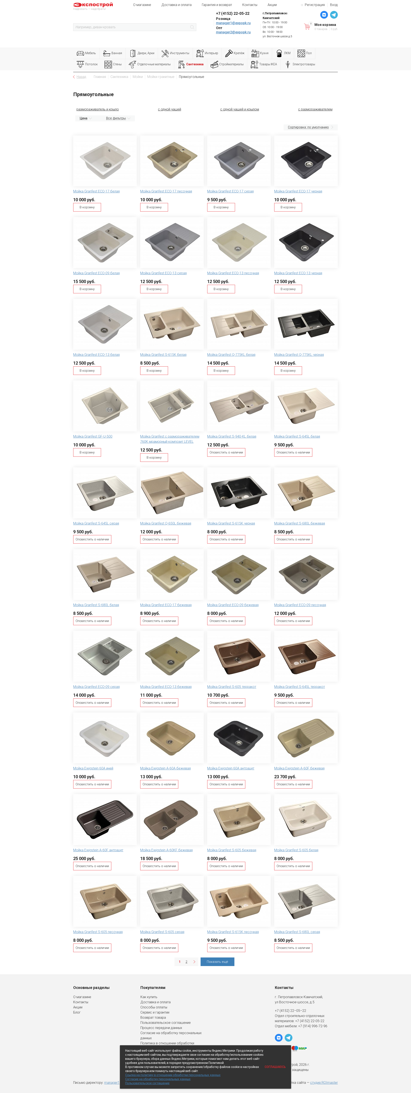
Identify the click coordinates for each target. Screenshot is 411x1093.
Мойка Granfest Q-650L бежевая (165, 523)
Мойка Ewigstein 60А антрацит (230, 768)
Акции (272, 5)
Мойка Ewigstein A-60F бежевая (299, 768)
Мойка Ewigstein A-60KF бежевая (166, 850)
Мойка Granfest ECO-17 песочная (166, 191)
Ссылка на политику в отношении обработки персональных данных (172, 1075)
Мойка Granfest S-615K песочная (233, 932)
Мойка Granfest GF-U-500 (92, 436)
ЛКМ (287, 53)
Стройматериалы (231, 64)
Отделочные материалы (154, 64)
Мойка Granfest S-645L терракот (299, 687)
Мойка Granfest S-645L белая (297, 436)
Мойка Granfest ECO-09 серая (96, 687)
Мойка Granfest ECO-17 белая (96, 191)
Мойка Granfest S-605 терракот (231, 687)
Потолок (91, 64)
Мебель (90, 53)
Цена (83, 118)
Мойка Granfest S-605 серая (162, 932)
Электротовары (304, 64)
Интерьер (211, 53)
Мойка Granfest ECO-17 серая (230, 191)
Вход (334, 5)
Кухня (264, 53)
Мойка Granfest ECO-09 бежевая (233, 605)
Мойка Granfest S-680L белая (96, 605)
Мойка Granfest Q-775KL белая (231, 355)
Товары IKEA (268, 64)
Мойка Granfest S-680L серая (297, 932)
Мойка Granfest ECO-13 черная (298, 273)
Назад (81, 77)
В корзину (87, 207)
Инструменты (179, 53)
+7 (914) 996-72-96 (312, 1026)
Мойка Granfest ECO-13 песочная (233, 273)
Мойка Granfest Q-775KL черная (299, 355)
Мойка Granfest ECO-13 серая (163, 273)
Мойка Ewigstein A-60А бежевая (165, 768)
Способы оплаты (153, 1007)
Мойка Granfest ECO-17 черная (298, 191)
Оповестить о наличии (226, 452)
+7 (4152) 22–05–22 (290, 1011)
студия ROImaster (324, 1083)
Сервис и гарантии (154, 1012)
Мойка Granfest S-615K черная (231, 523)
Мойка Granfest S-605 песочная (98, 932)
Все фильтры (116, 118)
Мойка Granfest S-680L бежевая (299, 523)
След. (194, 961)
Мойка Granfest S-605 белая (296, 850)
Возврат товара (153, 1017)
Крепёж (239, 53)
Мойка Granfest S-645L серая (96, 523)
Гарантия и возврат (217, 5)
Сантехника (195, 64)
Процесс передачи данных (161, 1028)
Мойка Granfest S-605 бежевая (231, 850)
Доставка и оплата (176, 5)
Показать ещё (217, 962)
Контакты (249, 5)
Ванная (117, 53)
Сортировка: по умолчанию (308, 127)
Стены (117, 64)
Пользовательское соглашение (165, 1023)
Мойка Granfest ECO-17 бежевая (166, 605)
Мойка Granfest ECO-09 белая (96, 273)
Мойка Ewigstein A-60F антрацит (98, 850)
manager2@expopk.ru (233, 32)
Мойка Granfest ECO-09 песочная (300, 605)
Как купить (148, 997)
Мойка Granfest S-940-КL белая (231, 436)
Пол (309, 53)
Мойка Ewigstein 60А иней (93, 768)
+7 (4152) (303, 1021)
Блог (77, 1012)
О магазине (142, 5)
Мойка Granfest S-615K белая (163, 355)
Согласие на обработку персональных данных (158, 1079)
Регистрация (315, 5)
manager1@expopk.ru (233, 23)
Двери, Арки (146, 53)
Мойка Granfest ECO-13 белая (96, 355)
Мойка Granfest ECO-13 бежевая (166, 687)
